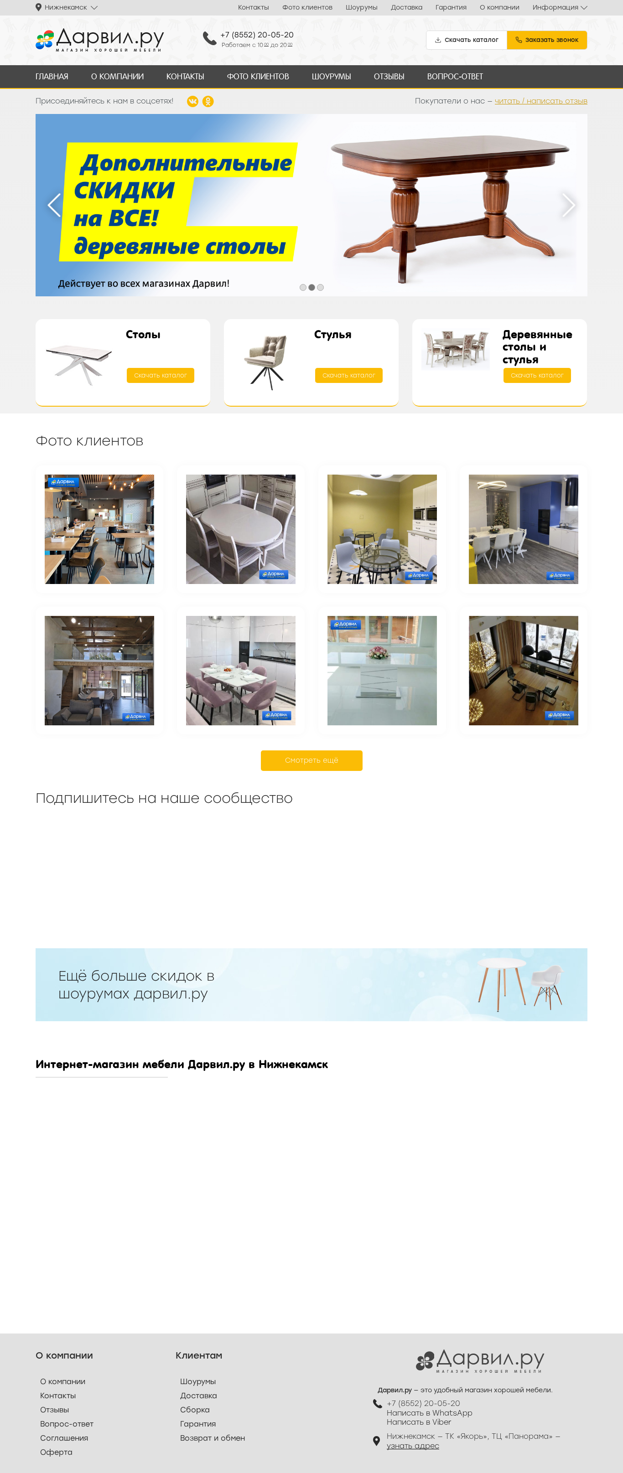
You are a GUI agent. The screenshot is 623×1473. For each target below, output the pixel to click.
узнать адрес (413, 1446)
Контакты (253, 7)
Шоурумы (362, 7)
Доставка (406, 7)
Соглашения (64, 1438)
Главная (52, 76)
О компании (499, 7)
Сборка (195, 1410)
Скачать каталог (160, 375)
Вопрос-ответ (455, 76)
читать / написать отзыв (541, 101)
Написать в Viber (419, 1422)
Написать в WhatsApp (429, 1413)
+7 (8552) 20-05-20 (257, 35)
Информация (555, 7)
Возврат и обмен (212, 1438)
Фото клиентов (307, 7)
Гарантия (451, 7)
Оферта (56, 1452)
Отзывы (389, 76)
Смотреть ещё (311, 760)
